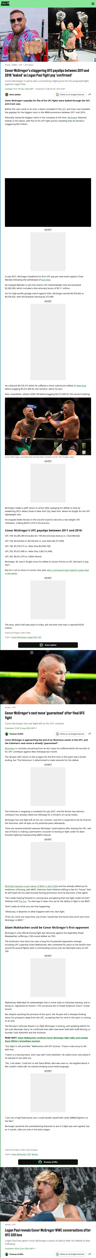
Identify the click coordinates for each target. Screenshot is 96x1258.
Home (7, 65)
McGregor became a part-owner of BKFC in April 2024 (31, 886)
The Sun (23, 901)
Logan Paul (32, 637)
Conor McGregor (18, 637)
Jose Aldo (45, 279)
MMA (14, 65)
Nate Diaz (81, 385)
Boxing (35, 1154)
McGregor (73, 117)
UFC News (28, 65)
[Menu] (93, 4)
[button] (89, 94)
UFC (20, 65)
